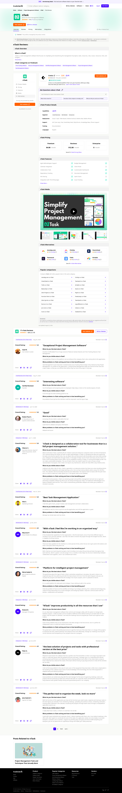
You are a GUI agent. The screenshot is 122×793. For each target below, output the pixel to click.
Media (19, 93)
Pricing (30, 29)
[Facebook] (108, 790)
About (14, 774)
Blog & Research (75, 773)
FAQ (14, 778)
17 (32, 19)
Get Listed (93, 773)
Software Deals (36, 775)
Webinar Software (56, 779)
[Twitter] (21, 367)
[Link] (30, 367)
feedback (91, 321)
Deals (89, 6)
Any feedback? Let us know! (25, 109)
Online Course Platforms (57, 782)
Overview (16, 29)
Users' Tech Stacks (37, 779)
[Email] (27, 367)
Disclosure (42, 791)
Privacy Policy (28, 791)
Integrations (47, 29)
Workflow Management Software (53, 65)
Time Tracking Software (21, 65)
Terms (22, 791)
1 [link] (54, 729)
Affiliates (15, 780)
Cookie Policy (16, 791)
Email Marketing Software (58, 777)
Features (20, 90)
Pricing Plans (76, 152)
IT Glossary (74, 775)
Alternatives (38, 29)
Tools (73, 777)
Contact (15, 776)
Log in (98, 6)
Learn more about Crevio (73, 84)
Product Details (22, 84)
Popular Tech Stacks (37, 777)
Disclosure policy (85, 40)
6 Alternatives (75, 263)
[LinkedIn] (24, 367)
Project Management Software (85, 65)
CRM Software (55, 773)
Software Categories (37, 773)
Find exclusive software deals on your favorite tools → (69, 1)
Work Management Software (69, 65)
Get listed (105, 6)
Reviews (23, 29)
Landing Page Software (57, 781)
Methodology (94, 40)
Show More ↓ (18, 59)
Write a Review (70, 6)
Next (61, 729)
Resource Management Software (36, 65)
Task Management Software (22, 68)
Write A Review (36, 781)
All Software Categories (57, 784)
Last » (66, 729)
